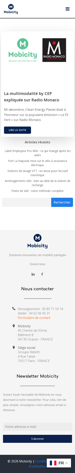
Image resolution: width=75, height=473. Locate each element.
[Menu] (67, 9)
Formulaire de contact (34, 317)
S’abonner (37, 439)
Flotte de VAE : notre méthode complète (37, 191)
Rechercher (62, 202)
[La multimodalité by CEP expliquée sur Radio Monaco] (37, 51)
